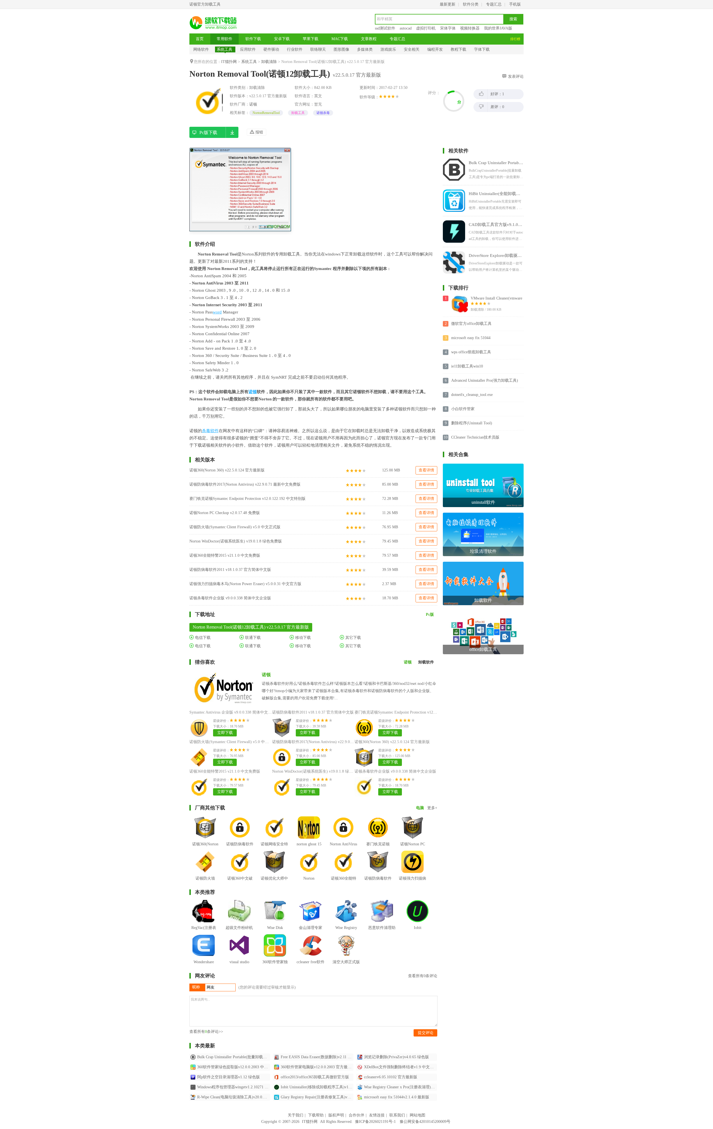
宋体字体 (448, 28)
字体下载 (482, 49)
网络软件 (201, 49)
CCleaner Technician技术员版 (475, 437)
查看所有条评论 (422, 976)
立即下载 (225, 733)
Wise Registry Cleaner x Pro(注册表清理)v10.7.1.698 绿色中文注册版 (400, 1087)
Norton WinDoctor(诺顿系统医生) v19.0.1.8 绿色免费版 (235, 541)
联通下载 (252, 638)
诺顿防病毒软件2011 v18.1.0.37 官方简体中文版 (230, 570)
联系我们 (397, 1115)
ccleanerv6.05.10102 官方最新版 (390, 1077)
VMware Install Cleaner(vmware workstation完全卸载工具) (496, 298)
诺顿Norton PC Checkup (412, 848)
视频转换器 (470, 28)
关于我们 (295, 1115)
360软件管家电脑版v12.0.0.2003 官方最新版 (317, 1067)
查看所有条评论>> (206, 1032)
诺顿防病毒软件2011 (378, 882)
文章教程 (369, 39)
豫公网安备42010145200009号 (425, 1122)
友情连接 (377, 1115)
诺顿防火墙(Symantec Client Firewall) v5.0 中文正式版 (234, 527)
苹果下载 (310, 39)
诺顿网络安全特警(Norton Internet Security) (274, 852)
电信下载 (202, 638)
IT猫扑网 (229, 62)
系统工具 (224, 49)
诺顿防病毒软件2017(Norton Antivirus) (239, 852)
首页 (200, 39)
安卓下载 (282, 39)
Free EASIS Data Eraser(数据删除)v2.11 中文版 (317, 1057)
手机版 (515, 4)
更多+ (432, 808)
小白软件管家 (463, 409)
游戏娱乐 (388, 49)
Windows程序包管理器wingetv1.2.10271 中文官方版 (233, 1087)
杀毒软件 (210, 431)
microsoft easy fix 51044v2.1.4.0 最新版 (396, 1097)
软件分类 (470, 4)
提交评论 (425, 1033)
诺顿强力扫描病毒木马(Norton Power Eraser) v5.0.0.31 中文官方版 (245, 584)
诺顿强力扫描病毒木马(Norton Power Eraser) (412, 886)
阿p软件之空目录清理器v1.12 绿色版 (228, 1077)
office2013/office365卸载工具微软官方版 (315, 1077)
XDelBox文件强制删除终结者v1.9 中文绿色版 (400, 1067)
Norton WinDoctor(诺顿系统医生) (309, 886)
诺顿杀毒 (323, 113)
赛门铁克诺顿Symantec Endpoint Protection (378, 856)
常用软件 (224, 39)
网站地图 (417, 1115)
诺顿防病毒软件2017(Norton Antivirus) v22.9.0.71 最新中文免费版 (245, 484)
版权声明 (336, 1115)
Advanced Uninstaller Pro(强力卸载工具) (484, 380)
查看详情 (426, 470)
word (217, 312)
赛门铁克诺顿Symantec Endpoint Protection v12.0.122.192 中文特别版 (247, 499)
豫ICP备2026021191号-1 (375, 1122)
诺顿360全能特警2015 (343, 882)
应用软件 (248, 49)
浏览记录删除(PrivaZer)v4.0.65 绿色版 (396, 1057)
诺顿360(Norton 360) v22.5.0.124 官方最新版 (227, 470)
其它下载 (352, 638)
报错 (258, 132)
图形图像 (341, 49)
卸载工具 (298, 113)
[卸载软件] (483, 564)
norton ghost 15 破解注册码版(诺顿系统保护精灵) (309, 856)
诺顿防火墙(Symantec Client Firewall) (205, 886)
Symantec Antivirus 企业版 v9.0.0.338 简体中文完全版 (234, 712)
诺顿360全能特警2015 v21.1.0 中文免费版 (224, 555)
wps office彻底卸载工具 (471, 352)
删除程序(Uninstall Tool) (471, 423)
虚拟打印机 (426, 28)
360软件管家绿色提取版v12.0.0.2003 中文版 (233, 1067)
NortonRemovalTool (266, 113)
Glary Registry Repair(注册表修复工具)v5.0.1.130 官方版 (317, 1097)
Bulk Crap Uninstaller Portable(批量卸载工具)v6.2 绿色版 (233, 1057)
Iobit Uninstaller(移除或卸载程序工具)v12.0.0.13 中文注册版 (317, 1087)
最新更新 (447, 4)
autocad (406, 28)
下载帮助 (316, 1115)
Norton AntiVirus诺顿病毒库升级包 (343, 852)
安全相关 (411, 49)
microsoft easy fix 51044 (470, 338)
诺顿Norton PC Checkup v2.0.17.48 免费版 (224, 513)
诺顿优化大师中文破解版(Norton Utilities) (274, 886)
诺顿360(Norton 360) (205, 848)
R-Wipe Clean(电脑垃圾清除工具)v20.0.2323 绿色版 (233, 1097)
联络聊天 (318, 49)
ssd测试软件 (385, 28)
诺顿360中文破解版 (240, 882)
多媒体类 (365, 49)
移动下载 (302, 638)
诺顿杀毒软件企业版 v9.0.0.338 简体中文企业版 (230, 598)
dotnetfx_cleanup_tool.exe (472, 395)
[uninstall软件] (483, 466)
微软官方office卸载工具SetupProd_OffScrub (471, 324)
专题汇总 (494, 4)
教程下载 (458, 49)
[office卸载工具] (483, 613)
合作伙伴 (356, 1115)
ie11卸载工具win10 (467, 366)
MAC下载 (339, 39)
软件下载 (253, 39)
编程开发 (435, 49)
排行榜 (515, 39)
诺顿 (253, 104)
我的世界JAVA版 (498, 28)
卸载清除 (269, 62)
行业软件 (294, 49)
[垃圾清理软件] (483, 515)
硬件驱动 (271, 49)
